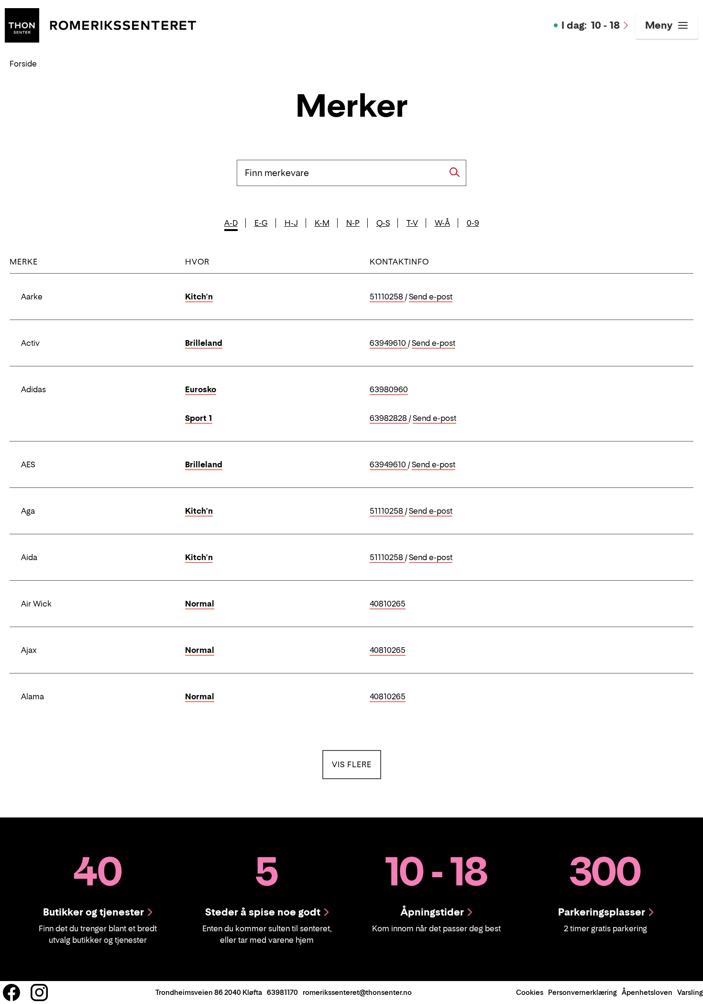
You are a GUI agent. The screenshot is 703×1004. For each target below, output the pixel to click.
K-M (322, 223)
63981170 (282, 992)
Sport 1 (198, 418)
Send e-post (430, 297)
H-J (291, 223)
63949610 (389, 343)
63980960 (389, 390)
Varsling (690, 992)
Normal (199, 603)
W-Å (442, 223)
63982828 (389, 418)
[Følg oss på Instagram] (39, 992)
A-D (231, 223)
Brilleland (203, 343)
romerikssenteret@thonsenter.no (357, 992)
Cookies (529, 992)
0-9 (473, 223)
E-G (261, 223)
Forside (23, 63)
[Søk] (455, 172)
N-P (353, 223)
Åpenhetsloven (647, 992)
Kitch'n (199, 296)
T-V (412, 223)
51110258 (387, 297)
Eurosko (200, 389)
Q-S (383, 223)
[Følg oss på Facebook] (11, 992)
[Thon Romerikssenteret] (100, 24)
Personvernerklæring (582, 992)
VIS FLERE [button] (356, 764)
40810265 (388, 604)
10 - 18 (590, 25)
